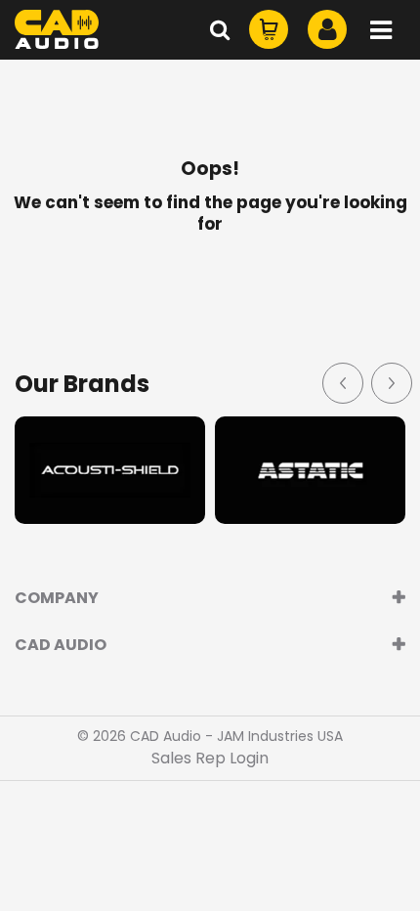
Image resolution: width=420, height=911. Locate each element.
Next (390, 382)
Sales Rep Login (210, 758)
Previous (341, 382)
